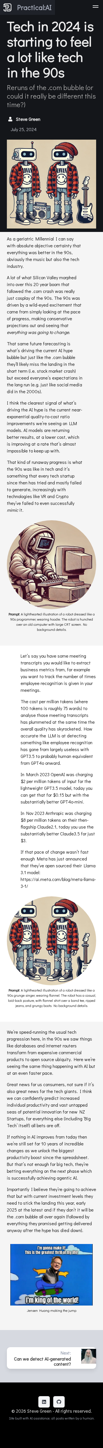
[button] (95, 7)
